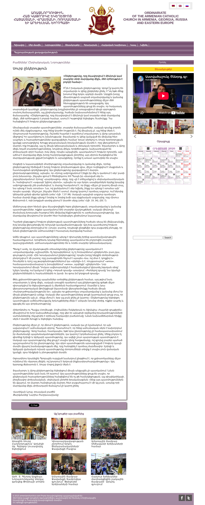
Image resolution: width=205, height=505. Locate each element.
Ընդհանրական (38, 62)
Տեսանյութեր (72, 45)
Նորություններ (53, 45)
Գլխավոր (19, 45)
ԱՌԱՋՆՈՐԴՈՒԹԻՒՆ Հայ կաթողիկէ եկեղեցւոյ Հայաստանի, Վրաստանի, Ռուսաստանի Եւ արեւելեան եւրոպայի (47, 18)
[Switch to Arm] (173, 6)
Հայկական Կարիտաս (113, 45)
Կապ (133, 45)
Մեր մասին (35, 45)
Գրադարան (90, 45)
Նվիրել (144, 45)
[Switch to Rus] (187, 6)
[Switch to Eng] (180, 6)
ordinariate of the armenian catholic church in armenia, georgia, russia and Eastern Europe (155, 18)
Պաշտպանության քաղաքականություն (35, 52)
